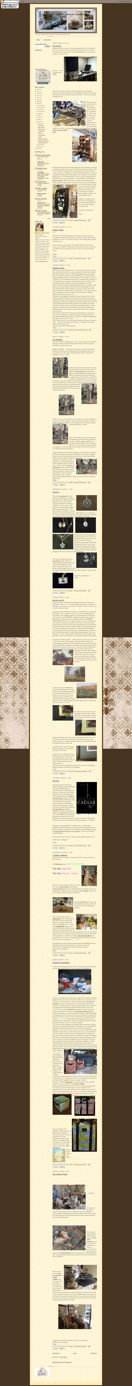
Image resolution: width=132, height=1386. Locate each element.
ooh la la (40, 133)
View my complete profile (41, 261)
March (40, 123)
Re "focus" (39, 195)
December (40, 105)
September (41, 111)
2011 (38, 97)
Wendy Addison (80, 371)
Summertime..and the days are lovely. (43, 183)
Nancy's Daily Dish (42, 199)
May (39, 119)
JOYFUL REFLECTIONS (43, 155)
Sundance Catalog (58, 180)
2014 (38, 91)
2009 (38, 101)
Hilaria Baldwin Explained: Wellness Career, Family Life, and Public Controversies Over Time (43, 176)
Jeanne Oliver (40, 162)
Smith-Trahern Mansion (83, 1011)
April (39, 121)
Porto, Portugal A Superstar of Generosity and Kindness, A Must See (43, 205)
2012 (38, 95)
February (40, 144)
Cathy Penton (57, 561)
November (41, 107)
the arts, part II (41, 135)
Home (75, 1353)
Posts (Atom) (63, 1357)
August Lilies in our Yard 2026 (42, 157)
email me (80, 551)
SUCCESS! (40, 125)
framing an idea (41, 129)
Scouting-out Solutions (43, 140)
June (39, 117)
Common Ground (41, 193)
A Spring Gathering (42, 138)
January (40, 146)
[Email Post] (89, 220)
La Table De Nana (41, 181)
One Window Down (43, 142)
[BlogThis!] (56, 222)
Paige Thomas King (43, 232)
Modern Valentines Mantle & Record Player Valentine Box (43, 212)
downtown (63, 813)
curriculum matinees (58, 809)
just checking (41, 131)
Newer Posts (56, 1353)
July (39, 115)
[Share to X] (59, 222)
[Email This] (53, 222)
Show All (49, 218)
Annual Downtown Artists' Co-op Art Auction (67, 831)
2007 (38, 148)
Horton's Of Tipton (42, 168)
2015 (38, 89)
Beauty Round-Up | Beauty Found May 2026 (43, 163)
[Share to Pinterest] (64, 222)
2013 (38, 93)
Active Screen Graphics (84, 936)
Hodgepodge (63, 496)
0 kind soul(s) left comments (80, 220)
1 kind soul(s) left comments (80, 590)
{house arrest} (47, 40)
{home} (38, 40)
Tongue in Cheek (41, 202)
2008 (38, 103)
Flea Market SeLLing (42, 190)
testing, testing (41, 127)
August (40, 113)
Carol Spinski (40, 172)
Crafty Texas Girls (42, 210)
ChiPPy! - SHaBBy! (42, 188)
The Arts (40, 137)
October (40, 109)
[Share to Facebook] (61, 222)
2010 (38, 99)
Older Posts (94, 1353)
